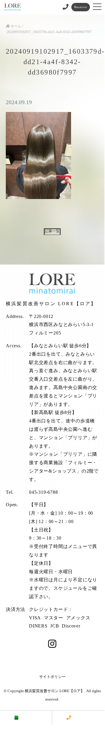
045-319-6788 (43, 492)
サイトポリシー (52, 676)
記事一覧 (52, 231)
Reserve (80, 7)
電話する (81, 717)
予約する (29, 717)
